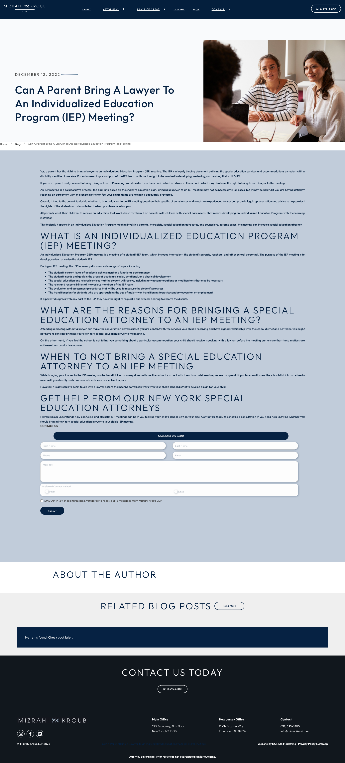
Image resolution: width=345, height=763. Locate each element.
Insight (179, 9)
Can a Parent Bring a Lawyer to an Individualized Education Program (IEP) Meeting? (154, 744)
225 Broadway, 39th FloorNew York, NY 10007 (168, 728)
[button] (112, 9)
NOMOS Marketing (284, 744)
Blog (18, 144)
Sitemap (322, 744)
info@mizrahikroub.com (295, 731)
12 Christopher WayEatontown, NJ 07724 (232, 728)
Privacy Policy (306, 744)
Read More (229, 605)
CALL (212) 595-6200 (171, 435)
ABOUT (86, 9)
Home (4, 144)
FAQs (196, 9)
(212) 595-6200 (326, 8)
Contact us (208, 417)
